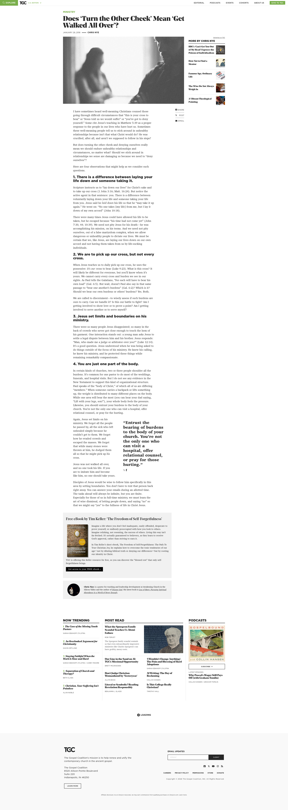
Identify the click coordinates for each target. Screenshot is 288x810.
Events (229, 3)
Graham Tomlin (211, 682)
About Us (259, 3)
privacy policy (182, 773)
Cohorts (244, 3)
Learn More (72, 786)
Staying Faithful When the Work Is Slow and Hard (79, 657)
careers (167, 773)
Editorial (199, 3)
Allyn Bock (110, 680)
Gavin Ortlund (70, 648)
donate (220, 773)
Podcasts (215, 3)
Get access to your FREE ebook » (84, 569)
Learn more (183, 795)
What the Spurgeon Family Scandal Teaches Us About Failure (120, 630)
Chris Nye (93, 32)
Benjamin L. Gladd (113, 691)
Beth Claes (68, 678)
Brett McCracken (113, 666)
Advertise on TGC (219, 38)
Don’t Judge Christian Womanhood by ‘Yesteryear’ (121, 674)
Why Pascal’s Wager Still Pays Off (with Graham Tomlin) (206, 676)
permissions (198, 773)
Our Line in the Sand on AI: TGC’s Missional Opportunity (121, 660)
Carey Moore (93, 663)
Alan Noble (68, 693)
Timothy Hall (153, 691)
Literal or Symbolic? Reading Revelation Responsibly (121, 686)
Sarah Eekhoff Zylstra (74, 633)
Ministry (69, 12)
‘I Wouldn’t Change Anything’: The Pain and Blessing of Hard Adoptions (164, 662)
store (211, 773)
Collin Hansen (153, 680)
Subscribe (206, 666)
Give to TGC (277, 3)
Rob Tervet (110, 637)
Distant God (117, 589)
